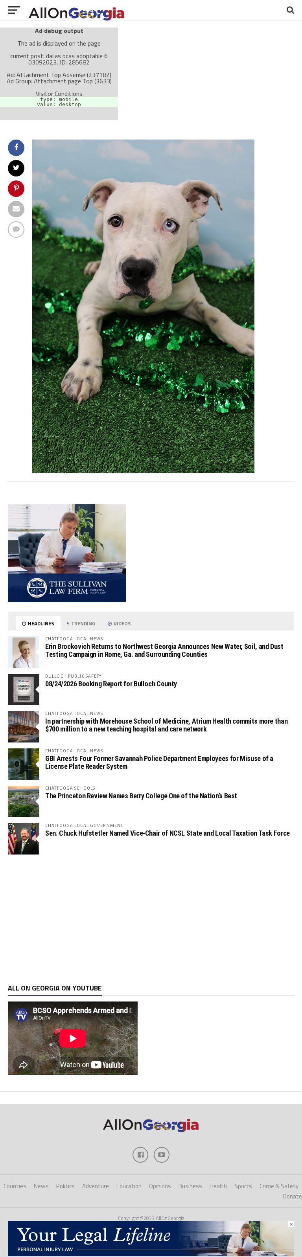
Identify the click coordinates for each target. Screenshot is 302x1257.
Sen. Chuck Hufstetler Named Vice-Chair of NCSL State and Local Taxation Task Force (167, 833)
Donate (292, 1196)
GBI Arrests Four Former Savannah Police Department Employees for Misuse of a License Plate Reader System (159, 762)
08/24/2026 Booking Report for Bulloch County (111, 684)
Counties (15, 1186)
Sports (243, 1186)
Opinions (160, 1186)
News (41, 1186)
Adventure (95, 1186)
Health (218, 1186)
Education (129, 1186)
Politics (65, 1186)
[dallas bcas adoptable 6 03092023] (143, 470)
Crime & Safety (279, 1186)
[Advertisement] (151, 919)
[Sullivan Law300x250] (67, 600)
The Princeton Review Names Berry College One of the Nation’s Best (141, 796)
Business (190, 1186)
